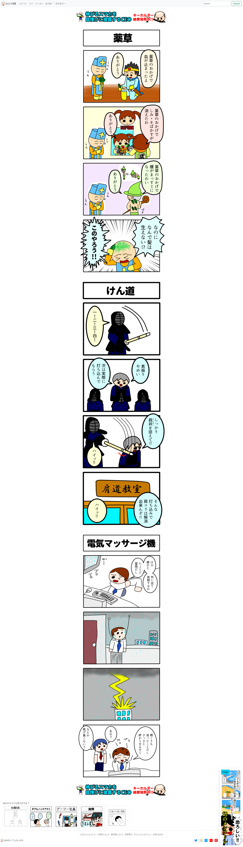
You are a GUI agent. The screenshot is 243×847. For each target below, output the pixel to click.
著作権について (117, 834)
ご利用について (103, 834)
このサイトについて (88, 834)
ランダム (39, 3)
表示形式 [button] (59, 3)
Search (236, 3)
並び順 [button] (48, 3)
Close (225, 771)
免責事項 (129, 834)
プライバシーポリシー (143, 834)
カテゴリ (23, 3)
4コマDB (10, 3)
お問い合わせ (158, 834)
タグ (31, 3)
